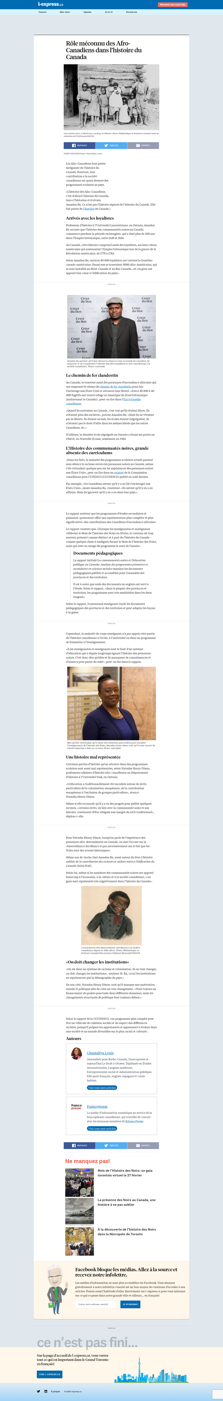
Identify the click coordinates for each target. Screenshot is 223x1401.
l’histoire (88, 209)
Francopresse (97, 1106)
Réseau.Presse (134, 1121)
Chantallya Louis (100, 1053)
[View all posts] (102, 1087)
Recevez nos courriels (172, 4)
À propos (55, 1391)
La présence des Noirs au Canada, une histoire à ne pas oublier (127, 1202)
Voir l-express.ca (49, 1374)
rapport (119, 472)
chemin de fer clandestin (116, 386)
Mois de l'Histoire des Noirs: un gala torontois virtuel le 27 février (125, 1172)
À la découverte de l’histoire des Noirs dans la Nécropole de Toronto (127, 1231)
